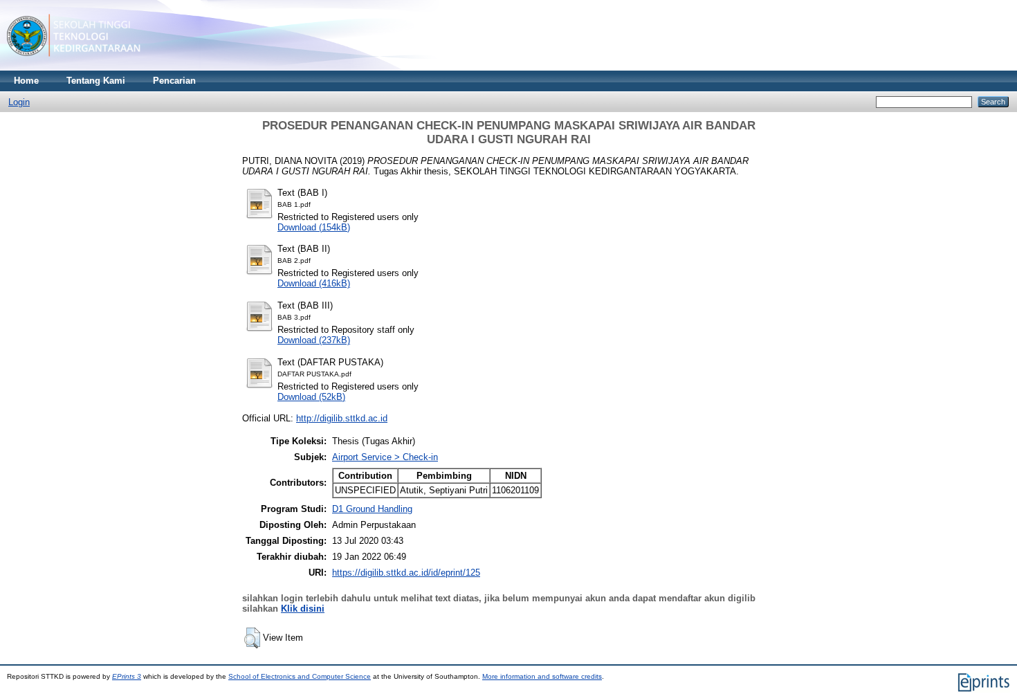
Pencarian (174, 80)
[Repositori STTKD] (73, 67)
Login (19, 102)
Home (26, 80)
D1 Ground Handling (372, 509)
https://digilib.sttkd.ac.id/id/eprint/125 (406, 572)
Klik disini (302, 608)
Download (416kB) (313, 283)
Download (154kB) (313, 227)
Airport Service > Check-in (385, 457)
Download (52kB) (311, 397)
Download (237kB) (313, 340)
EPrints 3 (126, 676)
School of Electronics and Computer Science (299, 676)
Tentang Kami (95, 80)
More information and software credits (542, 676)
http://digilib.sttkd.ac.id (341, 418)
